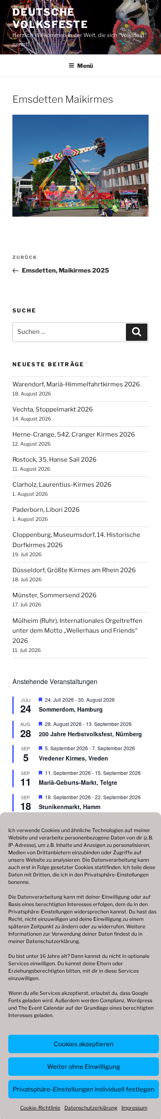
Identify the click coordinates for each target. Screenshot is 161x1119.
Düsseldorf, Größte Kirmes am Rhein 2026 (74, 570)
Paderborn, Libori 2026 (46, 509)
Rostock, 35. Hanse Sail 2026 (54, 459)
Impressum (134, 1108)
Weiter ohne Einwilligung (83, 1066)
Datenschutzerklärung (52, 941)
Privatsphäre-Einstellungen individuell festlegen (83, 1089)
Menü (85, 65)
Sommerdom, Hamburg (71, 709)
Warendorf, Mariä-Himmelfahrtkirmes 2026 (76, 384)
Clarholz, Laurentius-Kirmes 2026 (61, 484)
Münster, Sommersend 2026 (54, 595)
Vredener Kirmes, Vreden (73, 758)
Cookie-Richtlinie (40, 1108)
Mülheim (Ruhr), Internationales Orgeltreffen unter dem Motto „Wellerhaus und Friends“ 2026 (77, 631)
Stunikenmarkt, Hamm (69, 806)
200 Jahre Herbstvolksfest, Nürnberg (90, 734)
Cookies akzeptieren (84, 1044)
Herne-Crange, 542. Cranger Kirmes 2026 (73, 434)
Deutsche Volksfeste (50, 18)
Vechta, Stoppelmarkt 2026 (52, 409)
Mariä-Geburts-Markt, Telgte (78, 782)
